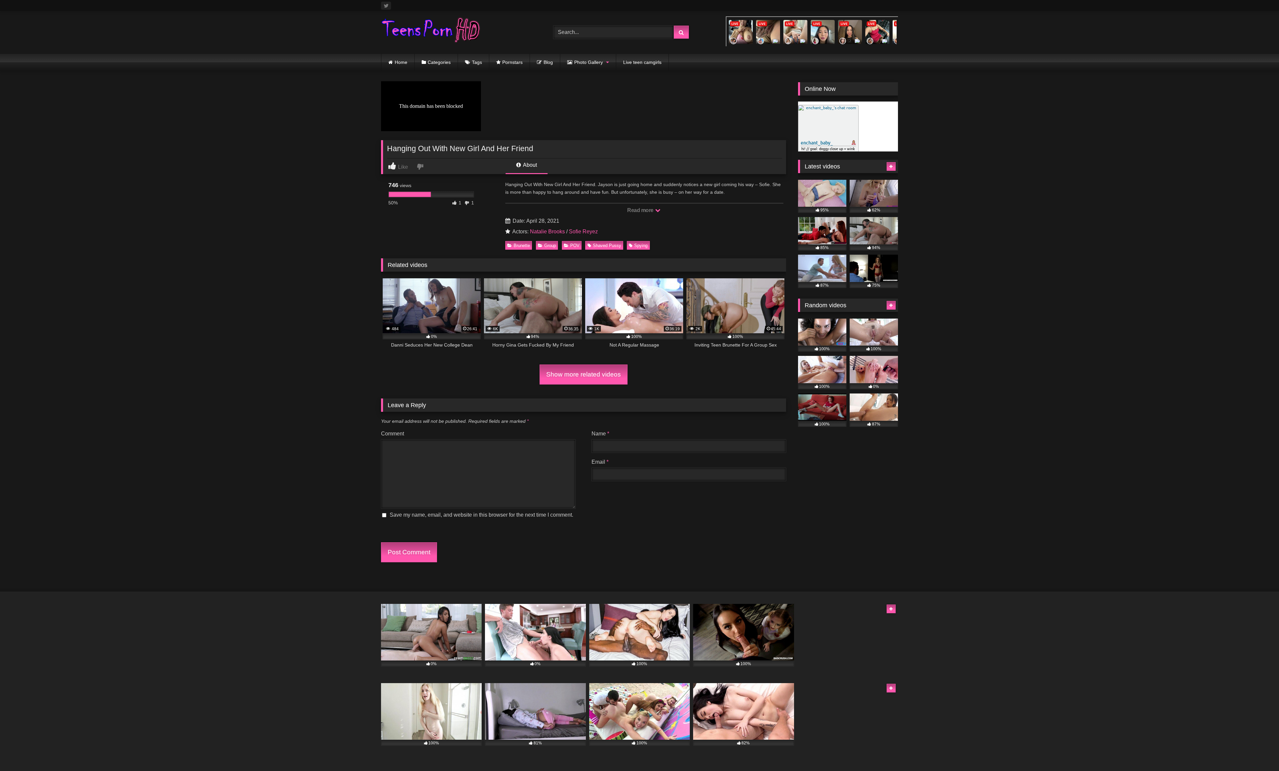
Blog (548, 62)
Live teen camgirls (642, 62)
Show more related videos (583, 374)
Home (401, 62)
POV (575, 245)
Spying (640, 245)
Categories (439, 62)
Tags (477, 62)
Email (600, 462)
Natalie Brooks (547, 231)
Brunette (522, 245)
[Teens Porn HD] (431, 31)
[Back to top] (1258, 751)
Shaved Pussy (607, 245)
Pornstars (512, 62)
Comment (392, 433)
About (529, 165)
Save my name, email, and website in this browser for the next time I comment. (481, 515)
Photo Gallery (588, 62)
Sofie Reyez (583, 231)
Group (550, 245)
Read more (640, 210)
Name (600, 433)
